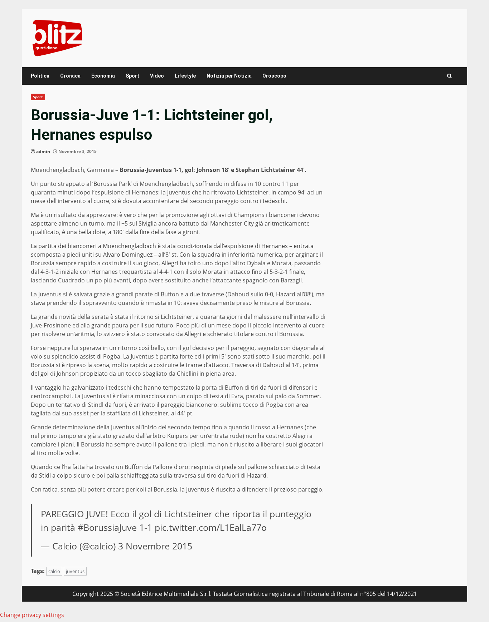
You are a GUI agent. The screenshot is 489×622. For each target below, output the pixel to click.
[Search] (449, 76)
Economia (103, 76)
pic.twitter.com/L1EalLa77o (211, 527)
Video (157, 76)
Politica (40, 76)
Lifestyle (185, 76)
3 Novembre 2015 (155, 546)
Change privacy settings (32, 615)
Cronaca (70, 76)
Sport (132, 76)
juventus (75, 571)
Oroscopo (274, 76)
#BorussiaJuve (107, 527)
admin (43, 151)
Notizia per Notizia (229, 76)
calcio (54, 571)
